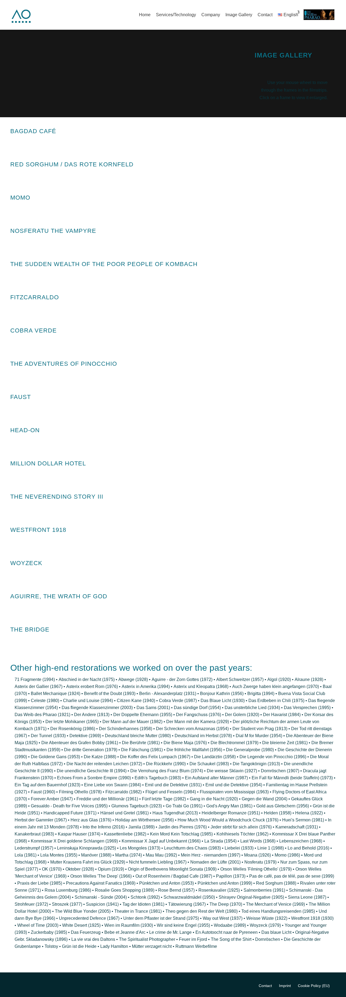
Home (145, 14)
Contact (265, 14)
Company (210, 14)
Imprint (285, 985)
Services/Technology (176, 14)
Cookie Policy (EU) (314, 985)
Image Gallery (238, 14)
